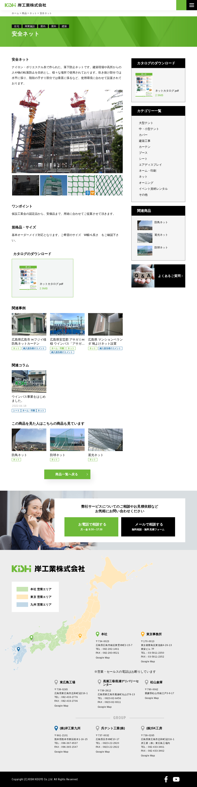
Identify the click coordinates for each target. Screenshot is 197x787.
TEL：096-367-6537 (66, 743)
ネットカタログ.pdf (51, 286)
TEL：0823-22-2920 (107, 743)
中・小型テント (149, 128)
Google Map (103, 657)
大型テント (146, 122)
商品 (24, 13)
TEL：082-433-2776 (66, 697)
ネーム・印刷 (147, 170)
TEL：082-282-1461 (107, 649)
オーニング (146, 182)
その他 (143, 194)
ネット (33, 13)
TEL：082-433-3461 (152, 747)
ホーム (15, 13)
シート (143, 158)
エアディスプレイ (150, 164)
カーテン (144, 146)
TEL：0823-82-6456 (109, 698)
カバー (143, 134)
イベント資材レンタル (153, 188)
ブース (143, 152)
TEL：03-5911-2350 (152, 653)
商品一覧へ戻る (66, 474)
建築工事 (144, 140)
